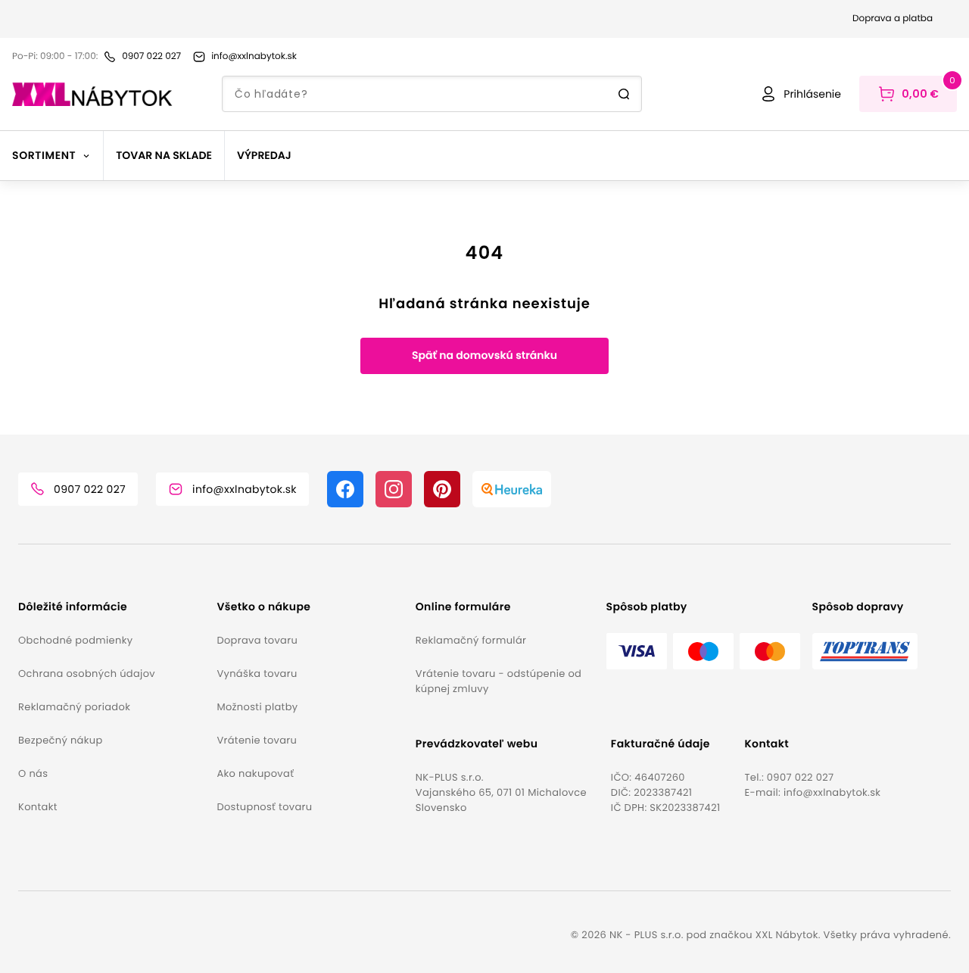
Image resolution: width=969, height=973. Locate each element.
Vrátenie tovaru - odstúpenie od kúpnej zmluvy (498, 681)
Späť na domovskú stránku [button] (484, 355)
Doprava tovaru (257, 640)
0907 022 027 (800, 777)
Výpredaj (264, 155)
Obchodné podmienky (75, 640)
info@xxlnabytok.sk (832, 792)
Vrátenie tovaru (257, 740)
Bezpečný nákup (60, 740)
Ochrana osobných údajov (86, 673)
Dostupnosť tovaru (264, 807)
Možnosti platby (257, 707)
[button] (111, 607)
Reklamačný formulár (471, 640)
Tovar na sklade (164, 155)
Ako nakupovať (255, 773)
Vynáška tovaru (257, 673)
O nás (33, 773)
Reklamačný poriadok (74, 707)
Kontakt (38, 807)
